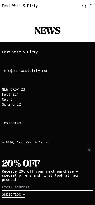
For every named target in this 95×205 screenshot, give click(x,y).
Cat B (7, 99)
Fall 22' (10, 94)
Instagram (11, 123)
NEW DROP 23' (14, 89)
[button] (84, 6)
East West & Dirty (20, 6)
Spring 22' (12, 104)
